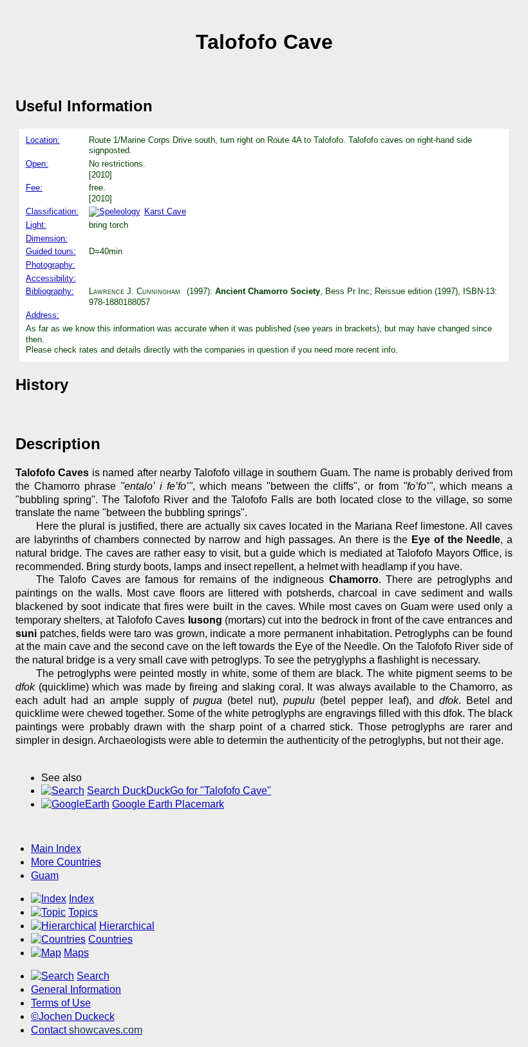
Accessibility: (51, 278)
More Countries (66, 862)
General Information (76, 989)
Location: (43, 140)
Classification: (52, 211)
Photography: (50, 265)
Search (93, 975)
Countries (110, 939)
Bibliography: (50, 291)
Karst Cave (165, 211)
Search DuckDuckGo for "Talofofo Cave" (179, 790)
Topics (83, 912)
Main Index (56, 848)
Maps (76, 952)
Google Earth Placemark (168, 804)
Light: (36, 225)
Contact (86, 1029)
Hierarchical (127, 925)
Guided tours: (51, 251)
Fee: (34, 187)
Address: (42, 315)
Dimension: (47, 238)
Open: (37, 164)
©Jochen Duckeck (73, 1016)
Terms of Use (61, 1002)
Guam (45, 875)
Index (81, 898)
